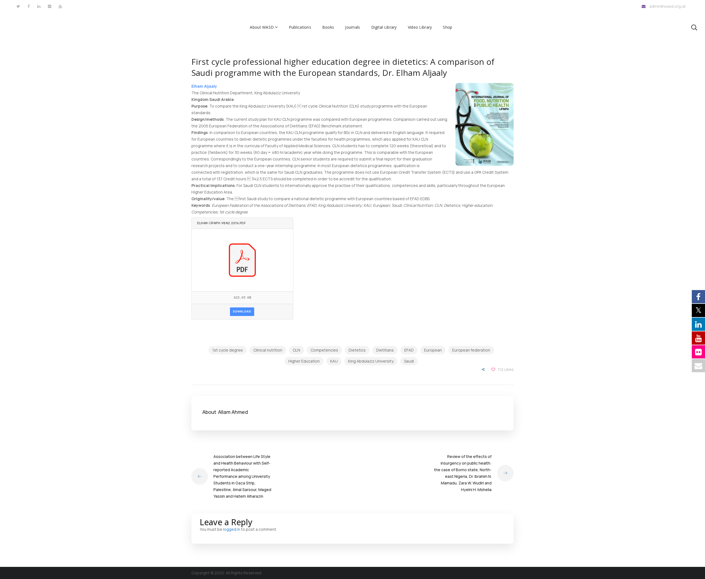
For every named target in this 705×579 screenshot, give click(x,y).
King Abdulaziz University (371, 361)
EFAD (409, 350)
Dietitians (385, 350)
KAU (334, 361)
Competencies (324, 350)
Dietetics (357, 350)
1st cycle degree (227, 350)
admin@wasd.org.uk (667, 6)
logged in (231, 529)
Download (242, 311)
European (433, 350)
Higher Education (304, 361)
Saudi (409, 361)
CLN (296, 350)
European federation (471, 350)
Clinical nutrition (267, 350)
